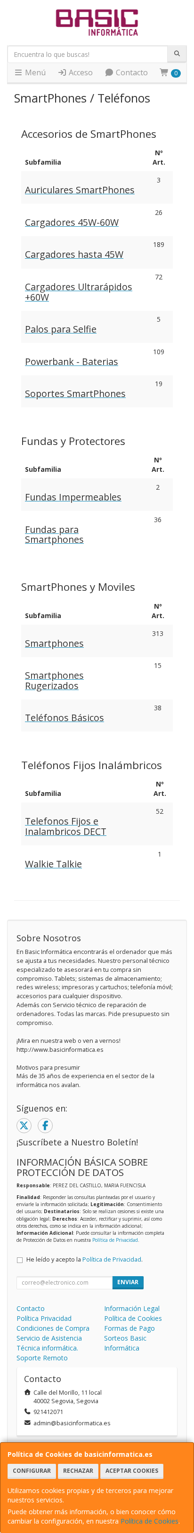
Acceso (80, 72)
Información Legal (132, 1308)
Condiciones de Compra (52, 1328)
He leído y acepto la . (84, 1259)
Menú (34, 72)
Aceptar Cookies (131, 1471)
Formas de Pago (129, 1328)
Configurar (32, 1471)
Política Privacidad (44, 1318)
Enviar (127, 1282)
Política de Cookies (149, 1521)
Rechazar (78, 1471)
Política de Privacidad (115, 1240)
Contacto (131, 72)
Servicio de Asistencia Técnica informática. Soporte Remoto (49, 1348)
